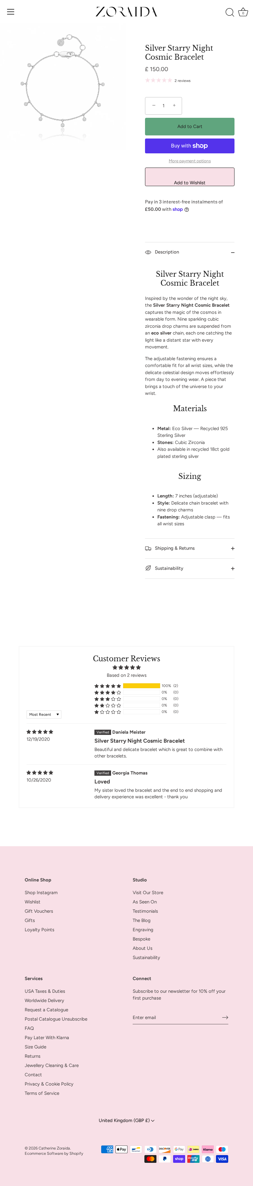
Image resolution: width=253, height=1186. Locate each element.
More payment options (190, 160)
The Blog (142, 920)
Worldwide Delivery (44, 1000)
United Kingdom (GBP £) (125, 1120)
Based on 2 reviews (127, 675)
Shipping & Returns (174, 548)
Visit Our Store (148, 892)
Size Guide (35, 1047)
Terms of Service (42, 1093)
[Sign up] (225, 1017)
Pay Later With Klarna (47, 1037)
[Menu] (11, 12)
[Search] (230, 12)
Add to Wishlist (189, 183)
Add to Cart (189, 126)
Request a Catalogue (46, 1010)
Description (166, 252)
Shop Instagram (41, 892)
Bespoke (141, 939)
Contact (33, 1074)
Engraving (143, 929)
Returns (32, 1056)
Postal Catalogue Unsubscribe (56, 1019)
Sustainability (168, 568)
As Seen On (145, 902)
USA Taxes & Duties (45, 991)
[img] (40, 732)
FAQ (29, 1028)
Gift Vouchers (39, 911)
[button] (107, 686)
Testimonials (145, 911)
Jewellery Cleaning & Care (52, 1065)
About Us (142, 948)
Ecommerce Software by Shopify (54, 1153)
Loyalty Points (39, 929)
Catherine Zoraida (54, 1148)
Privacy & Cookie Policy (49, 1084)
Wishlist (32, 902)
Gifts (30, 920)
